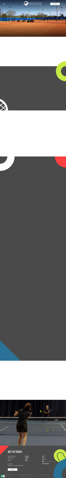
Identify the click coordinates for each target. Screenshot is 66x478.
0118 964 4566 (10, 463)
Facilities (33, 432)
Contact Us (44, 459)
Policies (43, 456)
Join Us (33, 62)
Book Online (27, 456)
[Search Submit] (62, 3)
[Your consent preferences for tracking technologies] (4, 476)
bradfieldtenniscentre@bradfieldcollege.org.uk (16, 465)
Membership (27, 457)
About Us (26, 460)
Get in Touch (55, 3)
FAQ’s (43, 457)
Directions (12, 469)
